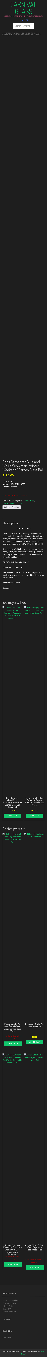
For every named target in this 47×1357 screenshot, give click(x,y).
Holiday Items (28, 501)
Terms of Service (9, 1303)
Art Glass (16, 33)
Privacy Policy (8, 1306)
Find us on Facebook (11, 1300)
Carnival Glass (23, 8)
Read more (13, 1043)
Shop (10, 33)
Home (5, 33)
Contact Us (7, 1309)
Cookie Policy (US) (10, 1312)
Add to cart (13, 816)
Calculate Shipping (11, 507)
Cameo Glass (8, 503)
